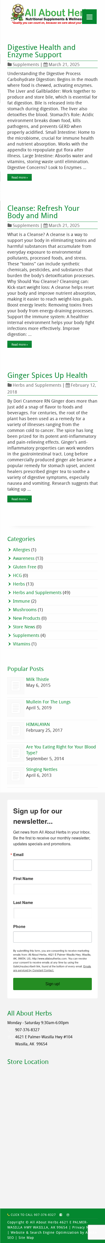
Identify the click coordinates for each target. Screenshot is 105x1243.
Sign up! (52, 984)
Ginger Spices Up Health (47, 375)
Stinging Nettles (41, 769)
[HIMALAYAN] (15, 730)
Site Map (26, 1237)
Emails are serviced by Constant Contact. (52, 968)
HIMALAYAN (38, 724)
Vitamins (21, 644)
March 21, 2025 (64, 64)
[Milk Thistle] (15, 685)
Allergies (21, 550)
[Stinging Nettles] (15, 775)
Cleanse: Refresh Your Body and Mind (43, 211)
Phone (19, 926)
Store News (24, 627)
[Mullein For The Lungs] (15, 708)
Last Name (23, 902)
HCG (17, 575)
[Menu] (89, 16)
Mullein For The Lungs (48, 702)
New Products (26, 618)
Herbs (19, 584)
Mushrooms (25, 609)
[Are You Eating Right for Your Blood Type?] (15, 753)
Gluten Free (24, 567)
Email (18, 855)
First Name (23, 879)
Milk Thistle (37, 679)
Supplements (26, 64)
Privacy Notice (85, 1227)
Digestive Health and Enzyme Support (41, 50)
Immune (21, 601)
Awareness (23, 558)
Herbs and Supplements (37, 385)
